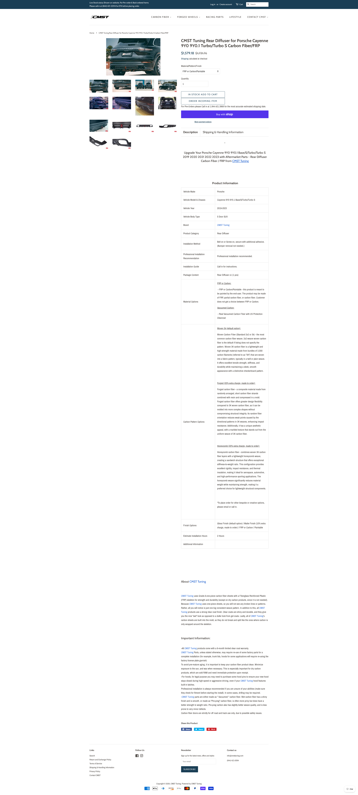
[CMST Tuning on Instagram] (141, 756)
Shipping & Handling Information (223, 132)
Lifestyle (235, 17)
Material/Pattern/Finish (191, 66)
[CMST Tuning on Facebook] (137, 756)
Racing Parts (215, 17)
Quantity (185, 78)
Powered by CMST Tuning (192, 783)
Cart (241, 4)
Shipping (184, 58)
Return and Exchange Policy (100, 759)
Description (190, 132)
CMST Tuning (223, 225)
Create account (226, 4)
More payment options (203, 121)
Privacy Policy (95, 771)
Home (92, 33)
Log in (212, 4)
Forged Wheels (188, 17)
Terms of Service (96, 763)
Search (92, 755)
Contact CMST (257, 17)
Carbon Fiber (160, 17)
